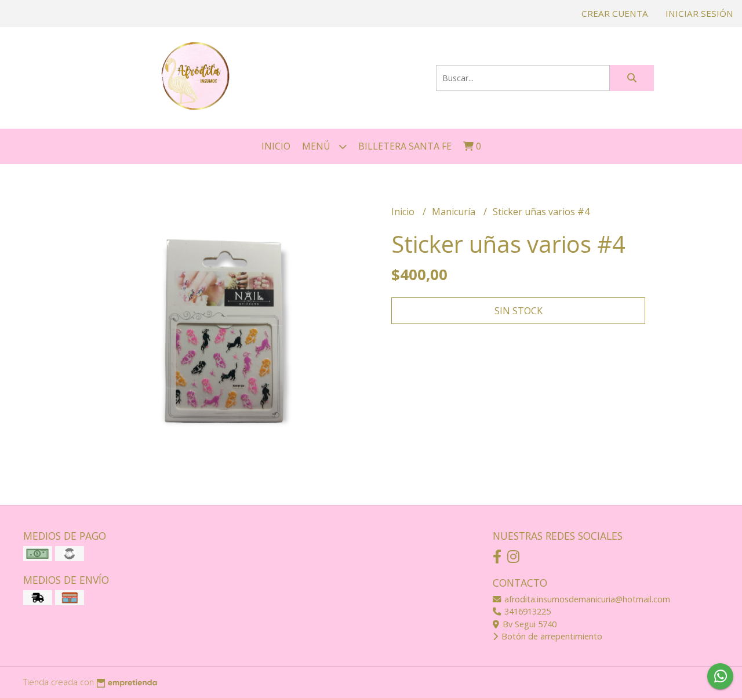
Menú (317, 146)
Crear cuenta (614, 13)
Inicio (275, 146)
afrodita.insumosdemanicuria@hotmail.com (586, 599)
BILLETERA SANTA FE (405, 146)
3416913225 (526, 611)
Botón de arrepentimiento (550, 636)
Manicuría (455, 211)
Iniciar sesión (699, 13)
